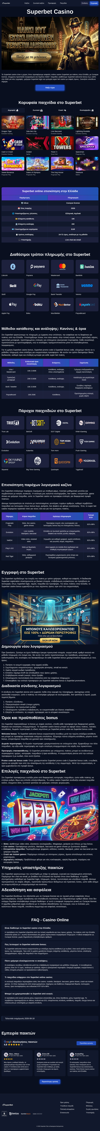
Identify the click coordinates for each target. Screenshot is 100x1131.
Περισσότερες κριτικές (50, 1081)
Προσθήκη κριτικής (86, 1043)
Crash (60, 110)
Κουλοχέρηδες (85, 110)
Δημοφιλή (11, 110)
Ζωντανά (36, 110)
